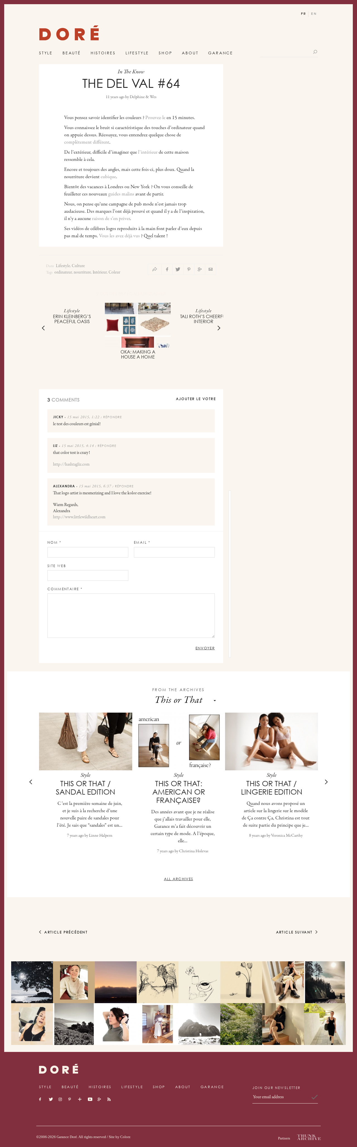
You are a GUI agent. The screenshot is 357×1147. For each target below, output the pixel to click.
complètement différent (86, 142)
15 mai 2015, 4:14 (78, 446)
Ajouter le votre (196, 399)
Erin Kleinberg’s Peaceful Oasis (72, 319)
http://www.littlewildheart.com (79, 517)
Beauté (71, 52)
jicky (58, 417)
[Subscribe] (315, 1097)
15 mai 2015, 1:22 (83, 417)
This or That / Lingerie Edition (271, 787)
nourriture (82, 272)
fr (303, 13)
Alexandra (64, 486)
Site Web (56, 566)
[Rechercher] (315, 52)
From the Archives (178, 689)
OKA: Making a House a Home (137, 354)
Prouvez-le (155, 117)
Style (46, 52)
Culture (78, 266)
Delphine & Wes (143, 97)
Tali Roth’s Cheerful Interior (203, 319)
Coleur (114, 272)
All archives (178, 879)
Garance (220, 52)
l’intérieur (147, 152)
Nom (54, 542)
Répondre (112, 417)
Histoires (103, 52)
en (314, 13)
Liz (55, 446)
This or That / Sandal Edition (85, 787)
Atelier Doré (69, 34)
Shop (165, 52)
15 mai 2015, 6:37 (95, 486)
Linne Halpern (100, 836)
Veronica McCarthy (287, 836)
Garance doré (58, 1069)
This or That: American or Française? (178, 792)
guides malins (121, 194)
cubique (108, 177)
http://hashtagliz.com (71, 464)
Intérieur (100, 272)
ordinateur (63, 272)
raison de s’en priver (111, 218)
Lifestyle (137, 52)
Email (142, 542)
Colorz (125, 1137)
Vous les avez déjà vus (119, 236)
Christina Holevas (193, 851)
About (190, 52)
